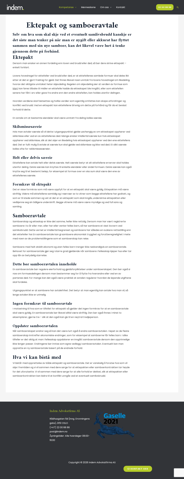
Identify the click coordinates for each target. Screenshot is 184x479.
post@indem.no (58, 431)
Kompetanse (66, 7)
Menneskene (88, 7)
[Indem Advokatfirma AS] (16, 7)
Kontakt (120, 7)
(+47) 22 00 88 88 (60, 427)
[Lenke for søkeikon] (177, 7)
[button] (137, 469)
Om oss (104, 7)
